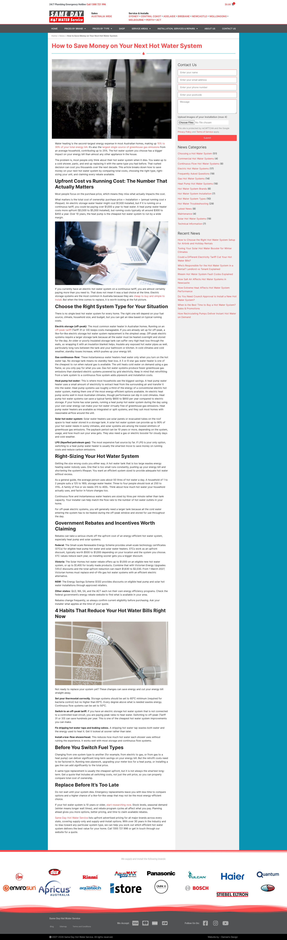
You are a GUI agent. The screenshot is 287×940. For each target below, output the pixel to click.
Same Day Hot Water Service (71, 817)
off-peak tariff (63, 329)
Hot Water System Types (192, 198)
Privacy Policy (184, 131)
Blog (52, 926)
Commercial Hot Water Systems (196, 158)
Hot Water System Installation (194, 193)
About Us (209, 28)
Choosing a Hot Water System (195, 153)
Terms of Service (204, 131)
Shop (122, 28)
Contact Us (229, 28)
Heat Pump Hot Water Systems (195, 183)
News (62, 36)
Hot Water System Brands (192, 188)
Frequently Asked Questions (193, 173)
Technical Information (190, 223)
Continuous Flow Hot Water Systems (198, 163)
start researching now (118, 804)
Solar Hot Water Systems (192, 218)
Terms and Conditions (82, 926)
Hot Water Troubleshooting (193, 203)
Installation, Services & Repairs (176, 28)
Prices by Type (101, 28)
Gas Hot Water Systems (191, 178)
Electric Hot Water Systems (193, 168)
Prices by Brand (73, 28)
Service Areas (140, 28)
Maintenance (185, 213)
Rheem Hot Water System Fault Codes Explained (205, 274)
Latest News (185, 208)
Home (54, 28)
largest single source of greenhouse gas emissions (130, 147)
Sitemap (63, 926)
